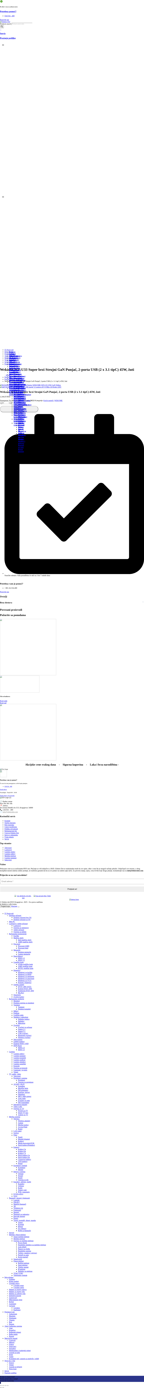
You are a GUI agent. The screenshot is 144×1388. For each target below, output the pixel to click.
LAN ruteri (17, 1131)
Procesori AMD (23, 946)
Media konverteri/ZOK (26, 1143)
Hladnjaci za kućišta (25, 972)
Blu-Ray (21, 993)
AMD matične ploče (25, 942)
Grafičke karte (19, 962)
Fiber (15, 1135)
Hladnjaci (17, 970)
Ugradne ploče (19, 1288)
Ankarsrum (13, 356)
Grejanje (12, 393)
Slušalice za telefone (25, 1271)
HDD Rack (18, 1046)
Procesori (17, 944)
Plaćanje (14, 906)
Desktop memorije (24, 952)
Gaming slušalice (20, 1062)
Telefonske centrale (20, 1275)
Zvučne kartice (19, 997)
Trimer (12, 364)
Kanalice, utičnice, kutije (22, 1182)
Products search (6, 24)
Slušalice (21, 1021)
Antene (20, 1123)
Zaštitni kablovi (19, 1042)
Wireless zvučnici (24, 1037)
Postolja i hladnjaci (24, 983)
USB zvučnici (23, 1033)
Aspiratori (12, 1304)
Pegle (11, 380)
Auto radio (22, 1098)
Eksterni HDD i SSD (21, 1044)
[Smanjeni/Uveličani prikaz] (1, 1385)
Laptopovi (17, 926)
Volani (16, 1072)
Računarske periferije (16, 999)
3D (15, 1206)
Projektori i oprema (20, 1078)
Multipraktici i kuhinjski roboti (20, 1351)
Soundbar (21, 1086)
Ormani (20, 1174)
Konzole (17, 1066)
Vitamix (12, 1320)
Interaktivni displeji (20, 1105)
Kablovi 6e (22, 1151)
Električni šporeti (15, 1296)
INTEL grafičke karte (25, 968)
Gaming (12, 1052)
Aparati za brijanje (15, 1367)
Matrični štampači (20, 1204)
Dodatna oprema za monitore (24, 1003)
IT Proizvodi (9, 350)
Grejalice (17, 395)
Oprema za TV (19, 1109)
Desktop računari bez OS (22, 918)
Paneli (20, 1137)
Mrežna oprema (14, 1117)
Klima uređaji (14, 1281)
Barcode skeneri (19, 1216)
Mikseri (11, 1342)
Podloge (16, 1013)
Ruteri (20, 1129)
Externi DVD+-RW (25, 989)
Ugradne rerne (19, 1285)
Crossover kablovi (24, 1159)
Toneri (20, 1222)
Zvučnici (17, 1025)
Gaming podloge (19, 1060)
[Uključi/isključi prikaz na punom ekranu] (3, 1385)
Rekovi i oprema (19, 1172)
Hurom (11, 1324)
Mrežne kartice (23, 1125)
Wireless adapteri (21, 385)
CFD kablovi (22, 1161)
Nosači (20, 1176)
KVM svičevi (18, 1194)
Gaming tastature (20, 1056)
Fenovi (11, 362)
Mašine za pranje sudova (18, 1290)
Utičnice (21, 1186)
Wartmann (12, 1318)
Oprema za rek (23, 1180)
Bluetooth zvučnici (24, 1035)
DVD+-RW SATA (24, 987)
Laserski (16, 1200)
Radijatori (17, 397)
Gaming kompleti (20, 1058)
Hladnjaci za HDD (24, 974)
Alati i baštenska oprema (13, 1326)
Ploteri (16, 1218)
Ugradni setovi (14, 1283)
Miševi (16, 1011)
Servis (6, 1371)
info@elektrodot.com (10, 812)
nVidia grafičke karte (25, 964)
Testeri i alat (22, 1190)
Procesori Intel (23, 948)
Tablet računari (19, 930)
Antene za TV (23, 1115)
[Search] (2, 26)
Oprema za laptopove (21, 928)
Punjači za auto (21, 446)
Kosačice (12, 1330)
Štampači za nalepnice (21, 1214)
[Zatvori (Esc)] (8, 1385)
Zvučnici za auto (24, 1100)
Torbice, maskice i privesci (21, 441)
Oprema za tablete (20, 932)
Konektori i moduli (20, 1166)
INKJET (17, 1202)
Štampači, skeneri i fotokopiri (19, 1198)
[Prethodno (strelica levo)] (1, 1387)
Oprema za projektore (25, 1082)
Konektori (21, 1168)
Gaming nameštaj (20, 1064)
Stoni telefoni (21, 424)
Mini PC (12, 922)
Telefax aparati (21, 428)
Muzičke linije (23, 1088)
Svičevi (16, 1133)
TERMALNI (18, 1208)
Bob (10, 1322)
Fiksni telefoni (19, 1261)
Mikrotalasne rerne (15, 1300)
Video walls (18, 1107)
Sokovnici (12, 1346)
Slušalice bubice (23, 1019)
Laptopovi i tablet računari (18, 924)
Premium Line (9, 1312)
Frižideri (12, 354)
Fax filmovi (22, 1229)
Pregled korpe (5, 906)
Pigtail (20, 1163)
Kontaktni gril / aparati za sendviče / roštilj (14, 388)
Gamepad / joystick (20, 1070)
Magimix (12, 1316)
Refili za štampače (24, 1231)
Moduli (20, 1170)
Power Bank (20, 414)
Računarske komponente (18, 934)
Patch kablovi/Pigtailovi (26, 1145)
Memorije (17, 950)
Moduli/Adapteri (24, 1139)
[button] (1, 910)
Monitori (17, 1001)
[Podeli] (5, 1385)
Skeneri (16, 1212)
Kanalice (21, 1184)
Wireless (16, 1119)
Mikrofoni (21, 1023)
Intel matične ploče (24, 940)
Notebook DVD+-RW (26, 991)
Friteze (11, 1344)
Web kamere (18, 1039)
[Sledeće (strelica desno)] (3, 1387)
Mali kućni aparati (10, 1338)
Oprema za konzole (20, 1068)
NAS (15, 1196)
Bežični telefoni (21, 420)
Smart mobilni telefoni (16, 399)
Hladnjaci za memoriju (26, 976)
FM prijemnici (23, 1090)
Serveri (11, 1233)
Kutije (20, 1188)
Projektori (21, 1080)
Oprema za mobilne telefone (18, 409)
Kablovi (21, 1141)
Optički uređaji (19, 985)
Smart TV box (23, 1113)
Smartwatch (18, 1259)
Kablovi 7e (22, 1153)
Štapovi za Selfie (24, 1249)
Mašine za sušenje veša (17, 1294)
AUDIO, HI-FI (19, 1084)
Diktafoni (21, 1094)
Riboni (20, 1227)
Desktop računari (15, 915)
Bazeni (11, 1336)
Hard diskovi (18, 956)
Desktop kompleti (24, 1009)
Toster (11, 382)
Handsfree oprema (24, 1251)
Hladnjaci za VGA (24, 981)
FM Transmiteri (23, 1103)
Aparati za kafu (14, 1353)
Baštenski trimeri (15, 1332)
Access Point (22, 1127)
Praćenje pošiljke (10, 1373)
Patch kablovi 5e (24, 1155)
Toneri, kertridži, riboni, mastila (25, 1220)
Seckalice (12, 1348)
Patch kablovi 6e (24, 1157)
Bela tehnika (8, 1277)
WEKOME (58, 400)
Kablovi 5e (22, 1149)
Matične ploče (19, 938)
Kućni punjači (21, 451)
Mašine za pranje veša (17, 1292)
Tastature (17, 1005)
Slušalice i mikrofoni (21, 1017)
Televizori (17, 1076)
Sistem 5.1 (21, 1031)
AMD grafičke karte (25, 966)
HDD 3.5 (21, 960)
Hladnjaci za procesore (26, 979)
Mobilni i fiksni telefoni (17, 1235)
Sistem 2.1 (21, 1029)
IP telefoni (21, 432)
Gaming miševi (19, 1054)
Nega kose (11, 373)
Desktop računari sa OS (22, 920)
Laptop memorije (24, 954)
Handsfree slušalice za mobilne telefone (32, 1245)
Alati (11, 358)
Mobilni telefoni (17, 404)
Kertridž (21, 1224)
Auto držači (22, 1247)
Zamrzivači (13, 1298)
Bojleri (11, 1302)
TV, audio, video (15, 1074)
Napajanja (17, 995)
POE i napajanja (24, 1192)
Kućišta (16, 936)
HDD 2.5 (21, 958)
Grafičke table (19, 1015)
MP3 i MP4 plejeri (24, 1096)
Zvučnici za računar (25, 1027)
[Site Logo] (5, 22)
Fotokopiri (17, 1210)
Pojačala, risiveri (24, 1092)
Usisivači (12, 360)
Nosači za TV (23, 1111)
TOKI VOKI (18, 1273)
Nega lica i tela (9, 1361)
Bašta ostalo (13, 1334)
